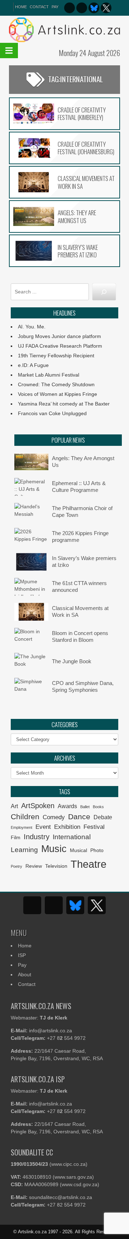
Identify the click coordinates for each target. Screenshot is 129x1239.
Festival (94, 826)
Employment (21, 827)
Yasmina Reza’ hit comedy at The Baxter (64, 404)
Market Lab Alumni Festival (48, 375)
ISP (22, 955)
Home (25, 945)
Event (43, 826)
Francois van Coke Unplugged (52, 413)
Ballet (85, 807)
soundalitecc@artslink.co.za (60, 1197)
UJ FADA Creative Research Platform (60, 346)
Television (56, 866)
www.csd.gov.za (79, 1184)
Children (25, 816)
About (24, 974)
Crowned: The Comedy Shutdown (56, 384)
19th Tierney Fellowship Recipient (56, 355)
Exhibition (67, 826)
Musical (78, 850)
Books (98, 807)
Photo (97, 850)
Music (54, 848)
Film (15, 837)
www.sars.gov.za (73, 1177)
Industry (36, 837)
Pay (55, 7)
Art (14, 806)
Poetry (16, 866)
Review (33, 866)
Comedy (54, 817)
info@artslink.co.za (50, 1030)
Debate (103, 817)
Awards (67, 806)
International (72, 837)
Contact (39, 7)
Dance (79, 816)
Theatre (88, 864)
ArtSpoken (37, 806)
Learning (24, 849)
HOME (21, 7)
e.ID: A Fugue (33, 365)
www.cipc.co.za (68, 1164)
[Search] (104, 291)
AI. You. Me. (32, 326)
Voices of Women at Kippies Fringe (57, 394)
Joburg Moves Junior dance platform (59, 336)
